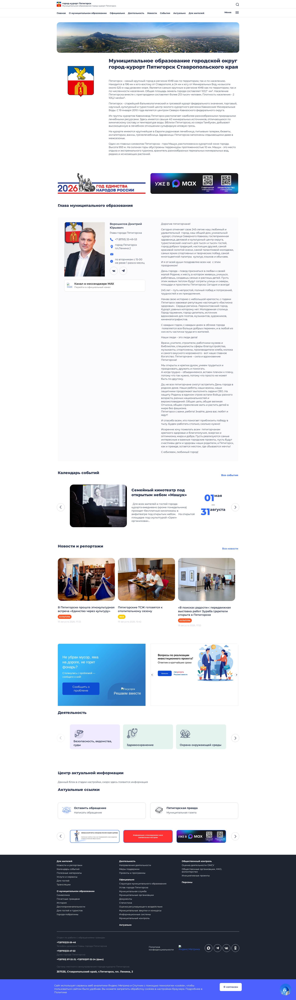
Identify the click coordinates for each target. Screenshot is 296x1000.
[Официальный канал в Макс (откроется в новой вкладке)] (208, 948)
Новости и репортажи (69, 865)
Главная (61, 13)
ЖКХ (121, 617)
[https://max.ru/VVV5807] (201, 836)
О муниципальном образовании (88, 13)
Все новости (230, 548)
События (165, 13)
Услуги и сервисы (67, 876)
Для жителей (196, 13)
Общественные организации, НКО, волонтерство (202, 870)
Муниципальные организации (136, 895)
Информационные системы (135, 914)
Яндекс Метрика (119, 985)
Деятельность (136, 13)
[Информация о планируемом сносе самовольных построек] (148, 836)
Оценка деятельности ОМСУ (198, 865)
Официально (117, 13)
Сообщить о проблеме (81, 688)
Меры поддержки (129, 869)
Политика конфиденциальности (161, 948)
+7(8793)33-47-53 (66, 951)
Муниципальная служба (132, 891)
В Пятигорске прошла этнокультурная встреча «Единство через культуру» (86, 609)
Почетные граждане (68, 899)
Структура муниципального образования (142, 883)
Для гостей (63, 880)
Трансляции (64, 884)
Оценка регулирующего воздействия (140, 906)
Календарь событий (68, 869)
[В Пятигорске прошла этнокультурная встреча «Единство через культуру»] (86, 579)
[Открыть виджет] (285, 989)
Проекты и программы (132, 873)
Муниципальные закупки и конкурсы (140, 910)
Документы (125, 899)
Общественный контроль (197, 861)
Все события (229, 475)
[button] (61, 507)
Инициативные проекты (196, 875)
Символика (63, 895)
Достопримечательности (71, 906)
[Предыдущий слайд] (152, 675)
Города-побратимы (67, 914)
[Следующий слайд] (236, 675)
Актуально (179, 13)
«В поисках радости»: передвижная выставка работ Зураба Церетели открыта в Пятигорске (204, 611)
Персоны (187, 882)
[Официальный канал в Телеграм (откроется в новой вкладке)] (217, 948)
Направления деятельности (135, 865)
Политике (60, 992)
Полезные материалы (69, 873)
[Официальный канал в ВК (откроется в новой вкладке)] (226, 948)
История (62, 902)
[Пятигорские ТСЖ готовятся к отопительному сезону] (146, 579)
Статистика (125, 902)
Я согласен (231, 986)
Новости (152, 13)
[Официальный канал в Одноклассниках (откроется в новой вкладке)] (235, 948)
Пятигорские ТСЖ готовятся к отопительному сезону (140, 609)
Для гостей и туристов (70, 910)
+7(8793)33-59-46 (66, 942)
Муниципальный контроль (134, 918)
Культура (64, 617)
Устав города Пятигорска (133, 887)
